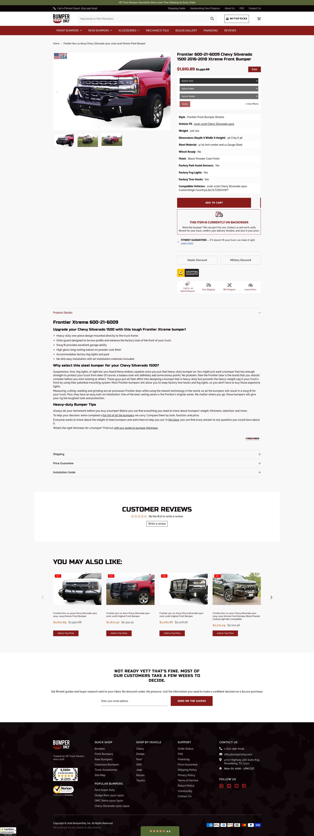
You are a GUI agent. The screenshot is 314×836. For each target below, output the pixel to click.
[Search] (212, 19)
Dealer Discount (197, 260)
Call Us (186, 288)
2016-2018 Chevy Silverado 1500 (214, 124)
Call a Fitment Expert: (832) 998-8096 (77, 8)
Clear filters (251, 104)
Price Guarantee (187, 764)
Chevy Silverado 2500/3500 (112, 806)
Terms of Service (188, 780)
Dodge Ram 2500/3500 (109, 795)
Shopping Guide (176, 8)
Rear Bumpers (103, 759)
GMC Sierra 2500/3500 (109, 800)
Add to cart (214, 202)
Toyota (140, 780)
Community (185, 791)
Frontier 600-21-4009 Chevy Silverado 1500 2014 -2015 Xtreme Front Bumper (75, 614)
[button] (8, 831)
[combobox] (147, 19)
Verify (185, 104)
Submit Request (187, 291)
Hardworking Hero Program (205, 8)
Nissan (140, 775)
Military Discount (240, 260)
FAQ (242, 8)
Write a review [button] (157, 523)
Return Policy (186, 785)
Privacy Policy (186, 775)
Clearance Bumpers (107, 764)
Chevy (140, 748)
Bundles (100, 748)
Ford (139, 759)
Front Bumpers (104, 753)
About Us (230, 8)
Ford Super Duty (105, 789)
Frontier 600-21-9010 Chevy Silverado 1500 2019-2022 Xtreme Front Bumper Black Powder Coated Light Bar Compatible (236, 616)
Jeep (139, 769)
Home (56, 43)
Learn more (187, 243)
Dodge (140, 753)
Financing (184, 759)
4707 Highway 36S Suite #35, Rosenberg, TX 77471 (242, 761)
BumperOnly (79, 823)
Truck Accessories (106, 769)
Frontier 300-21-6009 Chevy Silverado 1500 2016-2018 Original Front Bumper (181, 614)
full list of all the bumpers (118, 415)
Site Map (100, 775)
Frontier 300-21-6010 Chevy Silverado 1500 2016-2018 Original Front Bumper (128, 614)
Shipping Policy (187, 769)
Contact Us (255, 8)
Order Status (185, 748)
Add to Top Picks (66, 633)
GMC (139, 764)
